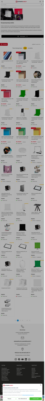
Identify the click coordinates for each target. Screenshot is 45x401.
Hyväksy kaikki (36, 398)
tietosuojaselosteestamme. (28, 395)
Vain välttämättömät (22, 398)
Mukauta (9, 398)
